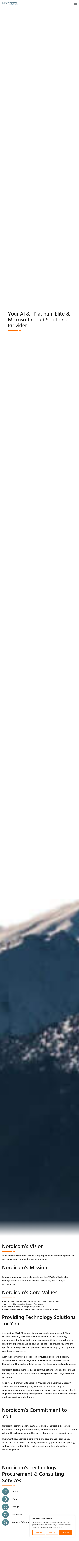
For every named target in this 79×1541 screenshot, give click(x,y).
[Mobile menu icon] (75, 3)
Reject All (52, 1532)
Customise (39, 1532)
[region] (52, 1526)
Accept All (65, 1532)
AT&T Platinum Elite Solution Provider (27, 1383)
